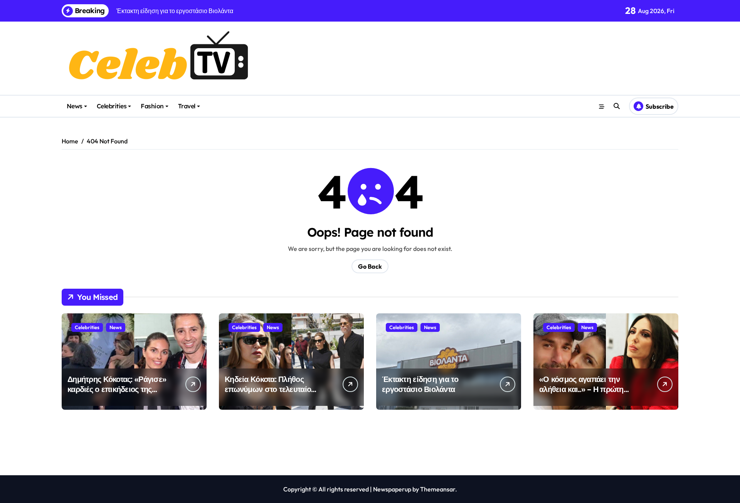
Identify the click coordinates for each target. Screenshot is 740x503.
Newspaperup (392, 489)
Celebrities (112, 106)
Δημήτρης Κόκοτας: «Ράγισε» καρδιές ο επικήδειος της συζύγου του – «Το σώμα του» (119, 389)
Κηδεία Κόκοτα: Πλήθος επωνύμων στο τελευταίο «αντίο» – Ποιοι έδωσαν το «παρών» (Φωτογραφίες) (270, 394)
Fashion (152, 106)
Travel (186, 106)
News (74, 106)
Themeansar (437, 489)
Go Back (370, 266)
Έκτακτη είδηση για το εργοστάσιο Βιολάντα (420, 384)
